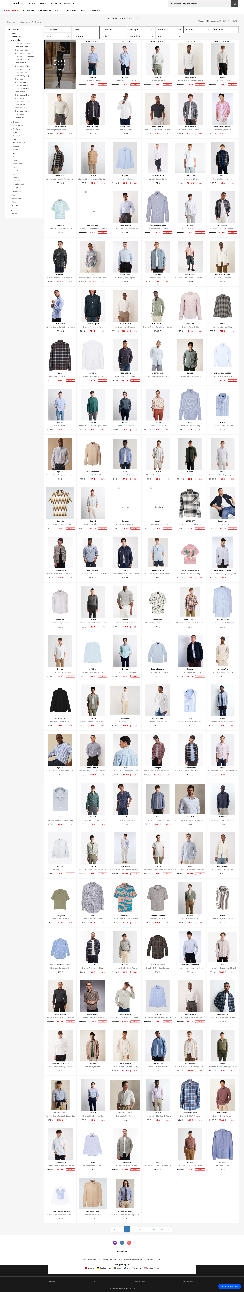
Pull (14, 157)
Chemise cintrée (21, 50)
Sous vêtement (19, 164)
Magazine (70, 3)
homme (44, 3)
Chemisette (19, 114)
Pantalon (17, 150)
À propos (52, 1281)
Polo (15, 153)
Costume (17, 129)
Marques (56, 3)
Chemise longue (21, 85)
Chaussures (45, 10)
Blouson (16, 122)
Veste (15, 174)
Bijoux (84, 10)
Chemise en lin (20, 79)
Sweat (15, 167)
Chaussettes (18, 125)
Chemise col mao (22, 63)
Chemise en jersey (22, 76)
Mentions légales (188, 1281)
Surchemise (19, 117)
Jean (15, 139)
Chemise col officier (23, 66)
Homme (14, 33)
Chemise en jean (21, 72)
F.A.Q (94, 1281)
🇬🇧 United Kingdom (132, 1268)
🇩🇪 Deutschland (104, 1268)
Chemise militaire (22, 88)
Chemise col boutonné (24, 53)
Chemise (17, 40)
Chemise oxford (21, 92)
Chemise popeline (22, 95)
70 (161, 1229)
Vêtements (28, 10)
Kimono (16, 181)
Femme (14, 214)
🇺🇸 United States (151, 1268)
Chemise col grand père (24, 56)
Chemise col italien (22, 60)
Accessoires (70, 10)
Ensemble (17, 187)
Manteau (16, 146)
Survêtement (18, 184)
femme (33, 3)
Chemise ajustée (21, 47)
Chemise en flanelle (22, 69)
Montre (96, 10)
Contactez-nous (139, 1281)
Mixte (13, 210)
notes (157, 1259)
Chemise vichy (20, 108)
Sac (57, 10)
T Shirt (15, 171)
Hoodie (16, 178)
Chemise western (22, 111)
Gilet (15, 132)
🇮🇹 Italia (117, 1268)
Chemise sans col (22, 101)
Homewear (17, 136)
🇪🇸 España (89, 1268)
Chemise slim (20, 105)
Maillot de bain (19, 143)
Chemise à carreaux (22, 44)
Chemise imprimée (22, 82)
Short (15, 160)
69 (154, 1229)
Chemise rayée (21, 98)
